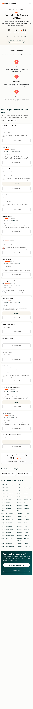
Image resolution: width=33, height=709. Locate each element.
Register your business (16, 40)
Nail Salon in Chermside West (23, 509)
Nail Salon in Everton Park (7, 546)
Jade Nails (5, 147)
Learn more (16, 570)
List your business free (17, 565)
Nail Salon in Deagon (6, 516)
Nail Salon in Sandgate (7, 529)
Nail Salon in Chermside (7, 493)
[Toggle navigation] (30, 3)
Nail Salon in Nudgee (22, 490)
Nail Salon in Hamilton (6, 532)
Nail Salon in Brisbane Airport (6, 509)
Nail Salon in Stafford (6, 526)
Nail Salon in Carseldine (23, 519)
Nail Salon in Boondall (6, 496)
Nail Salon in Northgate (23, 485)
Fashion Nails (6, 259)
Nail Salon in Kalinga (22, 496)
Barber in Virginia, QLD (8, 473)
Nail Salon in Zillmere (22, 493)
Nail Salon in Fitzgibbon (23, 513)
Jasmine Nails (6, 413)
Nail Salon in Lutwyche (7, 519)
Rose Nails (5, 366)
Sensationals (6, 238)
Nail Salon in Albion (22, 526)
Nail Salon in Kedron (6, 502)
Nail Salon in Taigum (6, 499)
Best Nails (5, 195)
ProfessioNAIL (7, 169)
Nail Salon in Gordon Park (23, 516)
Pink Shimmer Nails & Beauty (11, 126)
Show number (17, 140)
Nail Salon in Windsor (6, 538)
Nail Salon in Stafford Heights (6, 522)
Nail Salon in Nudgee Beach (24, 499)
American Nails (7, 216)
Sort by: (3, 120)
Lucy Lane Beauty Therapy (10, 387)
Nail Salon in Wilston (22, 543)
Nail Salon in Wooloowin (7, 513)
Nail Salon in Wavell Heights (24, 487)
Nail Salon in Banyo (6, 487)
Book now (16, 183)
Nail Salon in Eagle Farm (23, 529)
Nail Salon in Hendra (6, 505)
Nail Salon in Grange (22, 532)
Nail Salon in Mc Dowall (23, 535)
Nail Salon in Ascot (22, 522)
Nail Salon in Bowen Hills (23, 546)
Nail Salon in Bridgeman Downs (23, 539)
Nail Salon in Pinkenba (6, 543)
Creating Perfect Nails (9, 281)
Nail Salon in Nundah (6, 490)
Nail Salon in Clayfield (22, 505)
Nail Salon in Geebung (7, 485)
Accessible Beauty (8, 338)
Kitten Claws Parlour (9, 324)
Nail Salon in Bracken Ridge (8, 535)
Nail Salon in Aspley (22, 502)
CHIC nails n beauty (8, 298)
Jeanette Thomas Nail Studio (11, 435)
